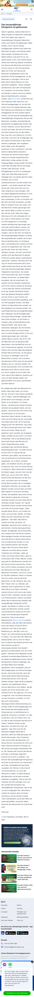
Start (2, 13)
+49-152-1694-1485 (10, 943)
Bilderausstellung (22, 917)
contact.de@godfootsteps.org (14, 947)
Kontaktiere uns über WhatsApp (17, 993)
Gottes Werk (15, 99)
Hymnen (19, 908)
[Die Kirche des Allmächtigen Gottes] (17, 9)
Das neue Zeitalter (7, 920)
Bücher (19, 905)
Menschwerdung (19, 620)
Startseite (4, 905)
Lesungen (9, 13)
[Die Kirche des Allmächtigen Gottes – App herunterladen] (3, 933)
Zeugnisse (4, 917)
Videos (3, 908)
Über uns (20, 920)
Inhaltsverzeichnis (8, 19)
